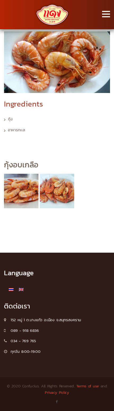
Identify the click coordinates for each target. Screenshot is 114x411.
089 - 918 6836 (25, 330)
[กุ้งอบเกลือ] (21, 191)
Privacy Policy (57, 392)
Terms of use (87, 386)
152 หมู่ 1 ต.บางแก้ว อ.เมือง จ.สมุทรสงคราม (46, 320)
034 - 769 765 (23, 341)
